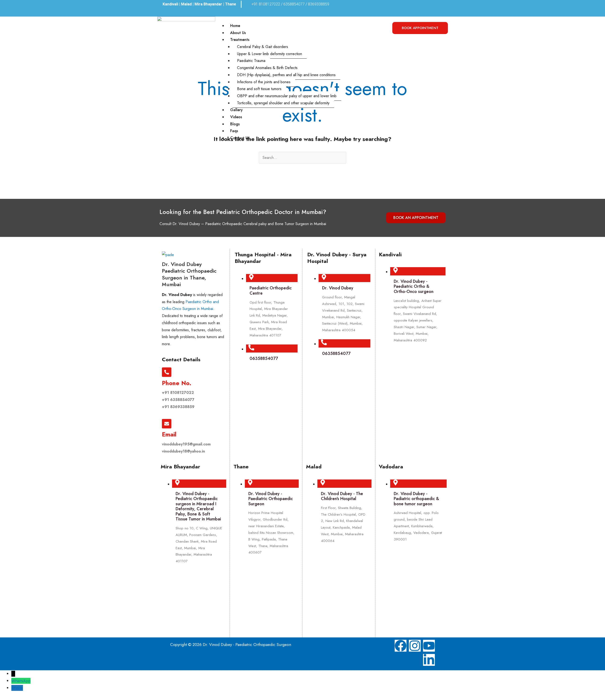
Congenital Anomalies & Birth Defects (267, 67)
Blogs (235, 124)
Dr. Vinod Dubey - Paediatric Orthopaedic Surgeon (270, 499)
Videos (236, 117)
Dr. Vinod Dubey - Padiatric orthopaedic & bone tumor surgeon (416, 499)
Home (235, 25)
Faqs (234, 131)
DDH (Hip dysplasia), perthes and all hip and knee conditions (286, 75)
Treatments (239, 39)
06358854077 (264, 358)
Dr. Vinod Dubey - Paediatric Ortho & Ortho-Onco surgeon (413, 286)
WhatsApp (20, 681)
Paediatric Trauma (251, 60)
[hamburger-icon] (382, 27)
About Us (238, 32)
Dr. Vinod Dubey (337, 288)
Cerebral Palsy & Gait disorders (262, 46)
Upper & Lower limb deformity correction (269, 54)
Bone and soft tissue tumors (259, 88)
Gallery (236, 110)
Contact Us (239, 138)
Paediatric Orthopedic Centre (271, 290)
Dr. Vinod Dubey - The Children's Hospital (342, 496)
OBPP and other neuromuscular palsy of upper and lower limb (287, 96)
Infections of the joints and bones (263, 82)
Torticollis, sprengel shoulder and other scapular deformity (283, 103)
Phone (17, 688)
